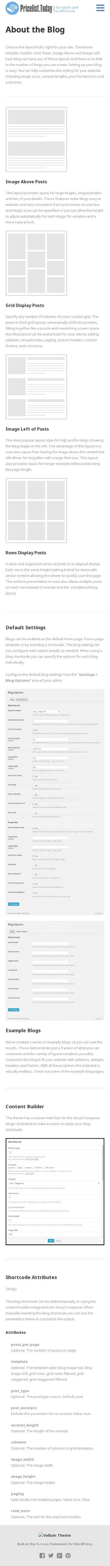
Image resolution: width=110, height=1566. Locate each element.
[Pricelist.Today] (46, 8)
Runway (42, 1544)
